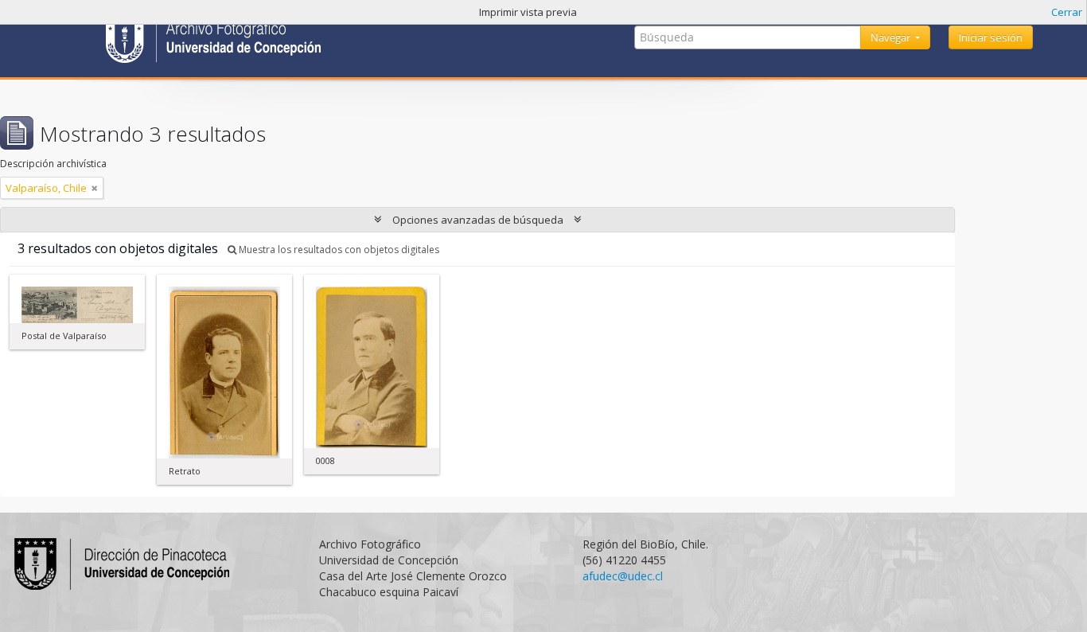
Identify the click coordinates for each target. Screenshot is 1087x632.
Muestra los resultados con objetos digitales (337, 249)
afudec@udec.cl (622, 575)
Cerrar (1066, 12)
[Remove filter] (95, 188)
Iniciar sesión (991, 37)
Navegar (892, 37)
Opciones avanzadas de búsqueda (478, 220)
